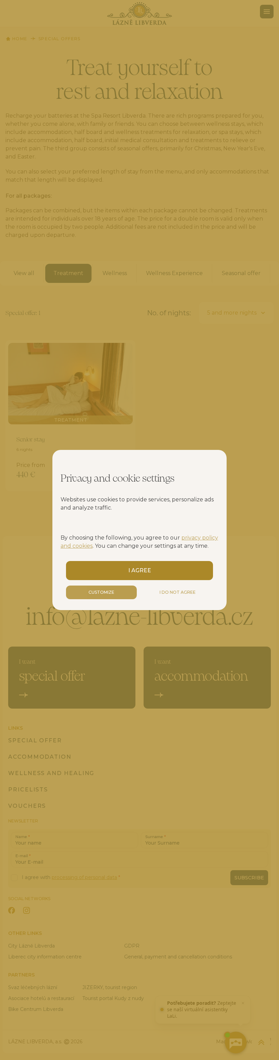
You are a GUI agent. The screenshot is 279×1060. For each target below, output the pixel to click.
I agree (139, 570)
